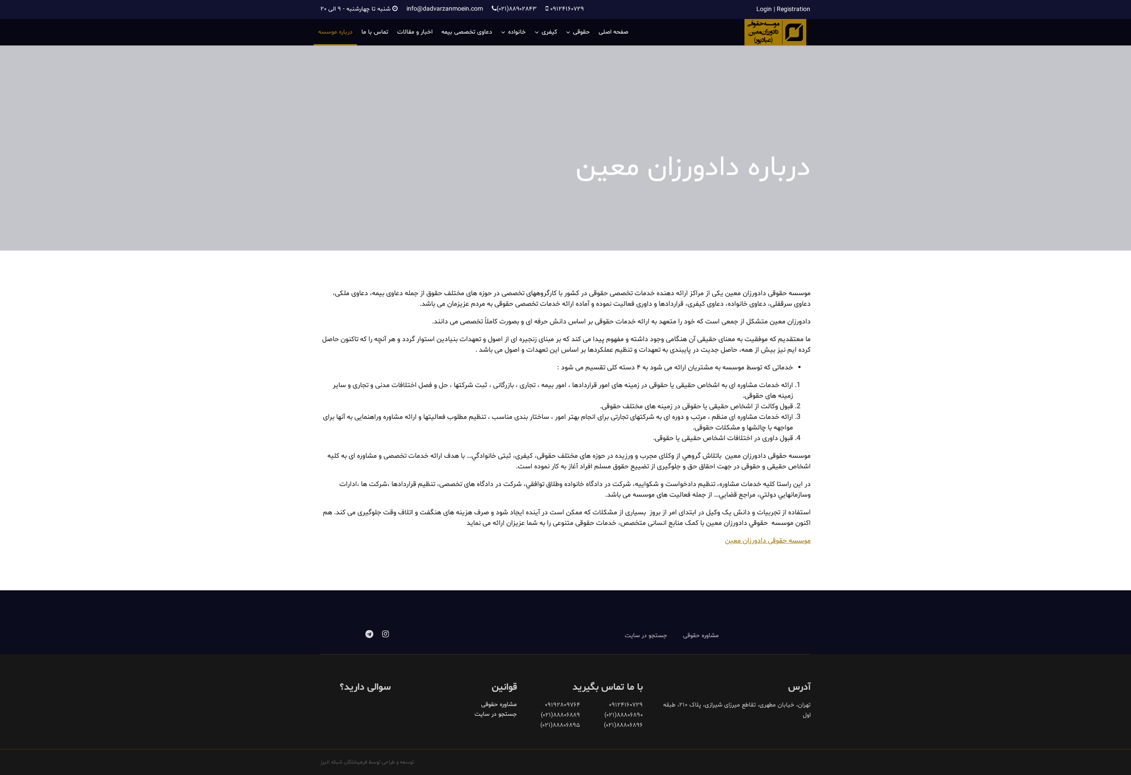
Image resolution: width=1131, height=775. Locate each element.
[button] (783, 9)
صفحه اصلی (613, 32)
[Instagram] (385, 634)
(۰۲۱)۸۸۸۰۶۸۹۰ (623, 715)
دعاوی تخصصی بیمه (466, 32)
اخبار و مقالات (415, 32)
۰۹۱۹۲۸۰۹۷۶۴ (562, 705)
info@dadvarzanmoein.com (444, 9)
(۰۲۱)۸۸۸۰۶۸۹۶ (623, 725)
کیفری (549, 32)
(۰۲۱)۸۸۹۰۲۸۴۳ (517, 9)
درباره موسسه (335, 32)
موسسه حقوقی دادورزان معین (768, 541)
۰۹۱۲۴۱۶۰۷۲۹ (567, 9)
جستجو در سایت (646, 635)
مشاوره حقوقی (701, 635)
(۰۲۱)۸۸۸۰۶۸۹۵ (560, 725)
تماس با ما (374, 32)
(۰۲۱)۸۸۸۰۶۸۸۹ (560, 715)
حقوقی (581, 32)
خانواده (517, 32)
